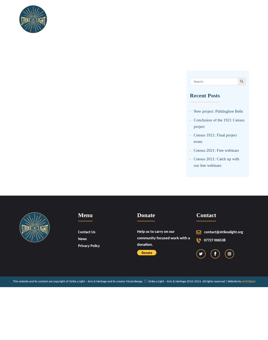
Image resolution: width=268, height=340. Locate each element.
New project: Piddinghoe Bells (218, 111)
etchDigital (248, 281)
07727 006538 (214, 240)
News (82, 239)
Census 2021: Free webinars (216, 150)
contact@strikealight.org (223, 232)
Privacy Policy (89, 246)
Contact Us (86, 232)
